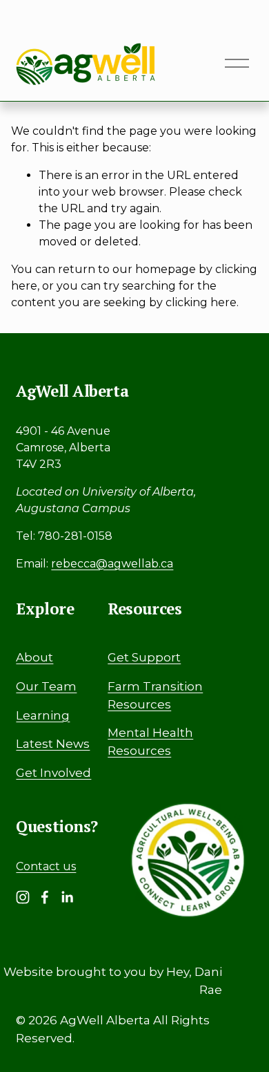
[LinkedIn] (67, 897)
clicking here (201, 302)
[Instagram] (23, 897)
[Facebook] (45, 897)
